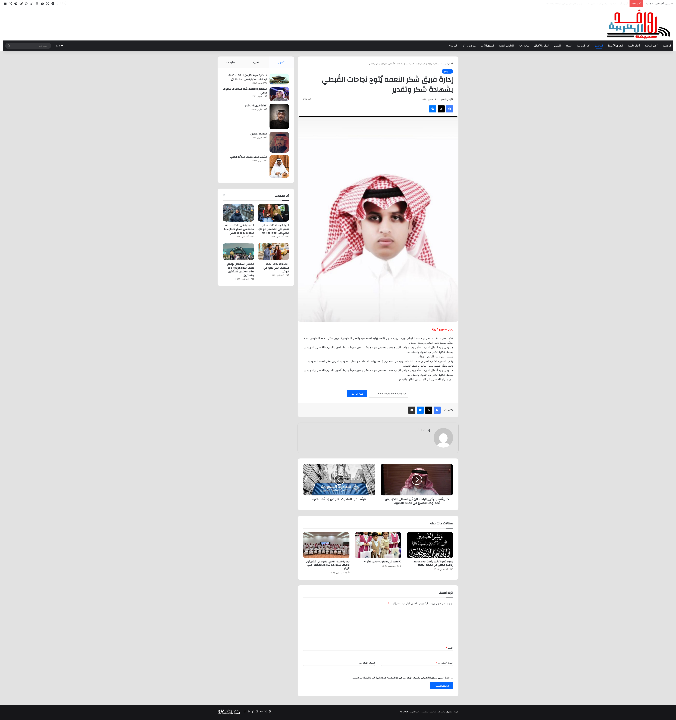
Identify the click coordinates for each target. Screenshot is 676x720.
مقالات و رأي (469, 46)
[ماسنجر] (432, 108)
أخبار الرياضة (583, 46)
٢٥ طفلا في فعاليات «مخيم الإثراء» (382, 561)
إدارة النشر (445, 99)
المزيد (454, 46)
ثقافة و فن (524, 46)
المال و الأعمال (541, 46)
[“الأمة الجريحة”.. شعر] (279, 116)
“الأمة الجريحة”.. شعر (256, 105)
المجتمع (599, 46)
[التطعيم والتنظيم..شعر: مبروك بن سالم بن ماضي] (279, 94)
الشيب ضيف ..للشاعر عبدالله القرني (248, 157)
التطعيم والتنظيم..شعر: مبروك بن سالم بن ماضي (245, 91)
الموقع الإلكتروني (367, 662)
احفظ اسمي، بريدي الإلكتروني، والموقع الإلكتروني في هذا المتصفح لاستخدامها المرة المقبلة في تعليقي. (401, 677)
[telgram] (21, 3)
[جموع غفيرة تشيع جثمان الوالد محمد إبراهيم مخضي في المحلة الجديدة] (430, 545)
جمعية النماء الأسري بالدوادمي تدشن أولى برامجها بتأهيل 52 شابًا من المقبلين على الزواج (327, 565)
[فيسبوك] (449, 108)
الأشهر (281, 62)
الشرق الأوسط (615, 46)
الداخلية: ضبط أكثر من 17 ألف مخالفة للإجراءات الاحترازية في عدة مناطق (248, 77)
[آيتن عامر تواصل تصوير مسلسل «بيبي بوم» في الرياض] (273, 251)
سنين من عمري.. (258, 133)
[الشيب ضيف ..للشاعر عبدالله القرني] (279, 166)
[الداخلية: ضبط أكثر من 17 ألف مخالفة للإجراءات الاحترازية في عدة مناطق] (279, 79)
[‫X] (441, 108)
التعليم (557, 46)
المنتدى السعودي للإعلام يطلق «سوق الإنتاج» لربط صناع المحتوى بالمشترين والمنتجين (240, 270)
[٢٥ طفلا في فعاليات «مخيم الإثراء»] (378, 545)
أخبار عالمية (634, 46)
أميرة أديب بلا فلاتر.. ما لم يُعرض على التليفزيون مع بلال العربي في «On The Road (273, 229)
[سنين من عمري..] (279, 142)
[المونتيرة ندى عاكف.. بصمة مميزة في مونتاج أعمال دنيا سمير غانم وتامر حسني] (238, 213)
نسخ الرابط (357, 393)
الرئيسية (666, 46)
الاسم (449, 647)
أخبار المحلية (651, 46)
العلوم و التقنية (506, 46)
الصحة (569, 46)
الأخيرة (256, 62)
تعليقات (230, 62)
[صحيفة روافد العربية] (639, 24)
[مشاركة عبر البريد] (411, 410)
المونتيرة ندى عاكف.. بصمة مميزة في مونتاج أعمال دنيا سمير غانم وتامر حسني (589, 3)
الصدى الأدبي (487, 46)
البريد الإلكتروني (444, 662)
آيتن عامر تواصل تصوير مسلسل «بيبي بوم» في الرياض (276, 268)
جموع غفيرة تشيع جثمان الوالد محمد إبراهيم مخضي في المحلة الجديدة (433, 563)
